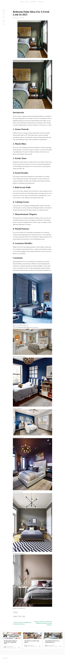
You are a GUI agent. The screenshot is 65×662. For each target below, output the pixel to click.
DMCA (26, 1)
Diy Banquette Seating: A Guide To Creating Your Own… (10, 642)
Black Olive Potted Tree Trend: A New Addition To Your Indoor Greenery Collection (43, 623)
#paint (24, 616)
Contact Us (41, 1)
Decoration (15, 612)
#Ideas (20, 616)
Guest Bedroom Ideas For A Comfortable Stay (52, 641)
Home (22, 1)
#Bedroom (15, 616)
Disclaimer (33, 1)
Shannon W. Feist (10, 646)
